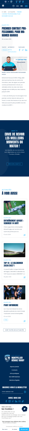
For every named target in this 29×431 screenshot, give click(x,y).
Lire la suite (24, 235)
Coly (6, 320)
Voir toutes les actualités (14, 330)
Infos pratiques (14, 373)
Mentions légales (14, 380)
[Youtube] (19, 401)
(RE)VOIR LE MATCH (14, 164)
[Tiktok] (23, 401)
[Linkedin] (26, 50)
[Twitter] (23, 50)
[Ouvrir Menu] (26, 6)
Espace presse (14, 366)
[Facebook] (20, 50)
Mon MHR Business (14, 377)
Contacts (14, 370)
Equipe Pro (5, 25)
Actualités (11, 12)
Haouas (5, 50)
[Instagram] (10, 401)
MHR (5, 12)
